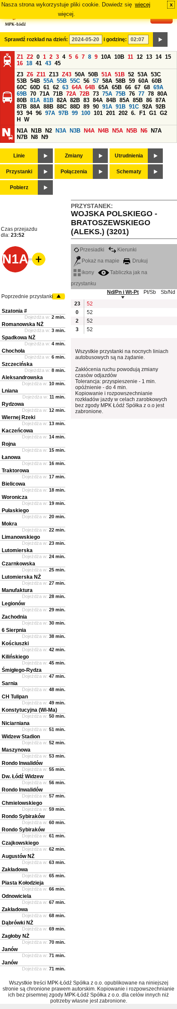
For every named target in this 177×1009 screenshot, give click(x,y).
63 (65, 87)
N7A (156, 130)
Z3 (20, 74)
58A (107, 81)
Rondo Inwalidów (22, 763)
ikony (88, 272)
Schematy (128, 172)
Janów (10, 949)
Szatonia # (14, 311)
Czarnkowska (18, 564)
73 (96, 94)
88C (62, 106)
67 (137, 87)
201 (110, 113)
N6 (143, 130)
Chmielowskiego (22, 803)
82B (75, 100)
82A (62, 100)
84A (98, 100)
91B (120, 106)
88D (75, 106)
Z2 (30, 57)
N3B (75, 130)
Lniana (10, 391)
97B (63, 113)
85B (138, 100)
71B (58, 94)
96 (39, 113)
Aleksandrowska (22, 378)
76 (132, 94)
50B (93, 74)
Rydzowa (13, 404)
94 (29, 113)
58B (120, 81)
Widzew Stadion (21, 737)
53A (142, 74)
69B (22, 94)
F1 (142, 113)
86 (149, 100)
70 (33, 94)
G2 (163, 113)
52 (131, 74)
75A (107, 94)
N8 (34, 137)
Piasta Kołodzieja (23, 883)
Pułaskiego (15, 511)
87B (22, 106)
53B (22, 81)
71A (44, 94)
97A (50, 113)
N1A (22, 130)
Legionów (13, 604)
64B (90, 87)
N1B (36, 130)
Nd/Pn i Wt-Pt (123, 292)
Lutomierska (17, 550)
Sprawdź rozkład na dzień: (36, 39)
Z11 (41, 74)
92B (160, 106)
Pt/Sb (149, 292)
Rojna (9, 444)
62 (56, 87)
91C (134, 106)
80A (162, 94)
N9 (44, 137)
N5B (131, 130)
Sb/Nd (168, 292)
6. (133, 113)
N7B (22, 137)
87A (160, 100)
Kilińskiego (15, 657)
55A (48, 81)
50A (80, 74)
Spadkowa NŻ (18, 338)
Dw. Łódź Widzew (22, 776)
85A (124, 100)
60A (143, 81)
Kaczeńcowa (17, 431)
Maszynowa (16, 750)
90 (96, 106)
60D (35, 87)
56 (86, 81)
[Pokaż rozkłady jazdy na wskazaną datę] (160, 39)
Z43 (66, 74)
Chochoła (13, 351)
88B (48, 106)
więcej (142, 4)
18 (29, 63)
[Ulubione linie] (36, 259)
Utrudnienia (129, 156)
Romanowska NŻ (22, 324)
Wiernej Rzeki (18, 417)
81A (35, 100)
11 (130, 57)
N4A (89, 130)
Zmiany (74, 156)
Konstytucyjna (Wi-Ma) (29, 710)
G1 (152, 113)
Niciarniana (16, 723)
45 (58, 63)
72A (71, 94)
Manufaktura (17, 590)
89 (86, 106)
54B (35, 81)
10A (106, 57)
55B (62, 81)
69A (158, 87)
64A (77, 87)
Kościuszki (15, 643)
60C (22, 87)
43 (48, 63)
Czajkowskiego (20, 843)
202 (123, 113)
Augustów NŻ (18, 856)
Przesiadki (92, 250)
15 (168, 57)
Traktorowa (15, 471)
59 (132, 81)
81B (48, 100)
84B (111, 100)
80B (22, 100)
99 (75, 113)
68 (147, 87)
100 (85, 113)
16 (20, 63)
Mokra (9, 524)
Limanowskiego (21, 537)
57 (96, 81)
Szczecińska (17, 364)
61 (46, 87)
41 (39, 63)
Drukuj (139, 261)
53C (156, 74)
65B (117, 87)
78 (151, 94)
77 (141, 94)
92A (147, 106)
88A (35, 106)
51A (106, 74)
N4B (103, 130)
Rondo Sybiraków (23, 816)
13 (149, 57)
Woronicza (14, 497)
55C (75, 81)
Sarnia (10, 683)
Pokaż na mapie (100, 261)
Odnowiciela (16, 896)
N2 (48, 130)
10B (119, 57)
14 (159, 57)
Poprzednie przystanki (27, 296)
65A (103, 87)
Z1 (20, 57)
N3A (60, 130)
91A (107, 106)
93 (20, 113)
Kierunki (127, 250)
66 (128, 87)
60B (157, 81)
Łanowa (11, 457)
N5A (117, 130)
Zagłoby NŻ (15, 936)
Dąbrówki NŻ (17, 923)
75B (120, 94)
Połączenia (74, 172)
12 (140, 57)
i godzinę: (115, 39)
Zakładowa (15, 870)
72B (84, 94)
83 (86, 100)
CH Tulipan (15, 697)
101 (98, 113)
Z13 (53, 74)
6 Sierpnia (14, 630)
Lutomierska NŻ (21, 577)
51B (120, 74)
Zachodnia (14, 617)
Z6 (30, 74)
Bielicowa (13, 484)
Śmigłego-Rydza (22, 670)
